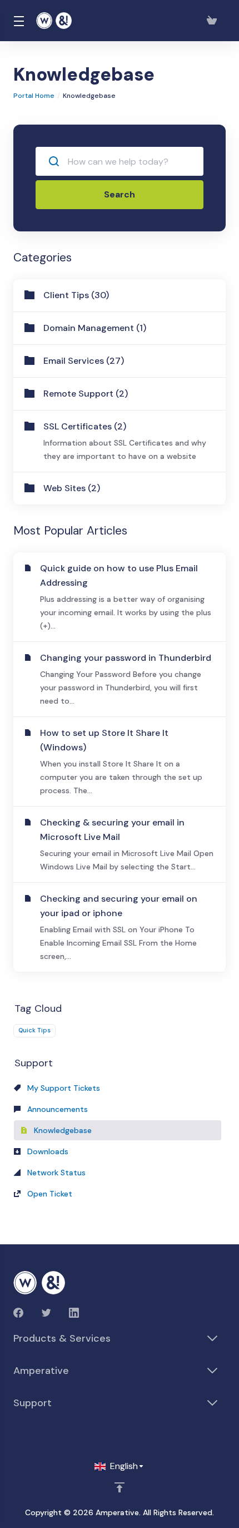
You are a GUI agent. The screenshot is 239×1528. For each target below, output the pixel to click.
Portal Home (33, 95)
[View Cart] (214, 20)
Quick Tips (34, 1030)
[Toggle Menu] (18, 20)
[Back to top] (119, 1487)
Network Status (55, 1173)
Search (119, 194)
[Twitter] (46, 1312)
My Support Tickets (62, 1088)
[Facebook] (18, 1312)
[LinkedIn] (74, 1312)
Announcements (56, 1109)
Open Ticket (48, 1194)
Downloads (46, 1151)
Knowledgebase (62, 1130)
